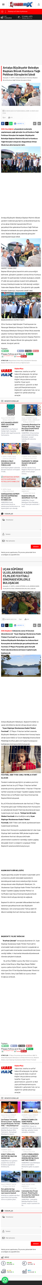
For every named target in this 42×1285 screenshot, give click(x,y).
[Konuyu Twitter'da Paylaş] (7, 123)
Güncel (34, 418)
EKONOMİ (29, 418)
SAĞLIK (34, 456)
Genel (3, 418)
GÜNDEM (24, 420)
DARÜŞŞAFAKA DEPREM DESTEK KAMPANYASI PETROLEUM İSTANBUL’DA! (10, 497)
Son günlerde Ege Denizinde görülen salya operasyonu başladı (10, 1191)
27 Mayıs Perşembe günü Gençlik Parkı (20, 1055)
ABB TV (34, 1055)
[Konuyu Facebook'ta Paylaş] (2, 123)
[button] (5, 1280)
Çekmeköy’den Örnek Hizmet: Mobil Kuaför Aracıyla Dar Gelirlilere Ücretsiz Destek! (30, 1194)
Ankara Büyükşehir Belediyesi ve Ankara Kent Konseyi (17, 1057)
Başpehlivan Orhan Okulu (16, 360)
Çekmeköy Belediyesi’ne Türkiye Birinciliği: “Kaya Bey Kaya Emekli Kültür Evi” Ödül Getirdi (31, 427)
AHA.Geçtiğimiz (7, 129)
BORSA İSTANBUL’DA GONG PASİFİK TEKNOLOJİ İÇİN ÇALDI (30, 1122)
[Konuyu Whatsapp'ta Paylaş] (11, 123)
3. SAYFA (11, 77)
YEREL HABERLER (33, 420)
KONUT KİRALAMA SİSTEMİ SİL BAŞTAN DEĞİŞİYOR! (9, 1156)
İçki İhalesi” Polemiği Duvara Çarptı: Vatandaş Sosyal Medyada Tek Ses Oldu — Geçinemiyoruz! (10, 1123)
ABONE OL (20, 123)
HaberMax (19, 368)
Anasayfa (5, 77)
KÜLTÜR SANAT (10, 418)
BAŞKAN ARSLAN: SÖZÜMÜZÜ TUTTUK (29, 497)
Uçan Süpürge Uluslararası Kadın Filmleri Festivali (21, 1059)
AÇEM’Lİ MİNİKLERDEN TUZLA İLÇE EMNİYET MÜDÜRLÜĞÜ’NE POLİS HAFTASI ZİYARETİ (30, 1157)
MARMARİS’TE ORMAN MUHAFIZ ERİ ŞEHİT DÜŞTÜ (30, 463)
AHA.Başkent (6, 631)
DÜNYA (9, 456)
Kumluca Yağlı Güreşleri (23, 362)
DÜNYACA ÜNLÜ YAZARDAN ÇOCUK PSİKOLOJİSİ (8, 463)
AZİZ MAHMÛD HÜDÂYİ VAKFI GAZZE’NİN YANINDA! (9, 424)
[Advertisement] (21, 41)
